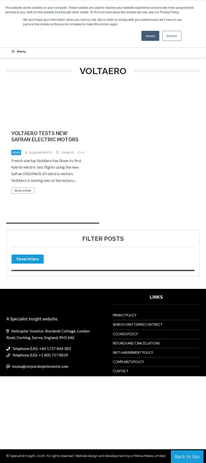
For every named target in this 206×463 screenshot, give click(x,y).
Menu (21, 51)
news (16, 152)
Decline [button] (172, 36)
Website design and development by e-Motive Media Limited (120, 456)
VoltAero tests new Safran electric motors (44, 136)
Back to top (187, 456)
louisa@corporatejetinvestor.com (40, 366)
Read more (23, 190)
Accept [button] (150, 36)
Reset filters (28, 259)
